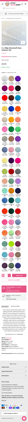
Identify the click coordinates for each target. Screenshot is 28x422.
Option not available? (14, 280)
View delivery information (13, 290)
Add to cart (19, 275)
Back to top (13, 363)
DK (10, 339)
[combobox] (14, 8)
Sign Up (4, 400)
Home (3, 18)
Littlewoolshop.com (9, 418)
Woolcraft (4, 53)
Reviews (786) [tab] (15, 306)
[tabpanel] (14, 331)
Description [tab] (5, 306)
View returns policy (11, 299)
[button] (25, 4)
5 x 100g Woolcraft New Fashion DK (13, 18)
